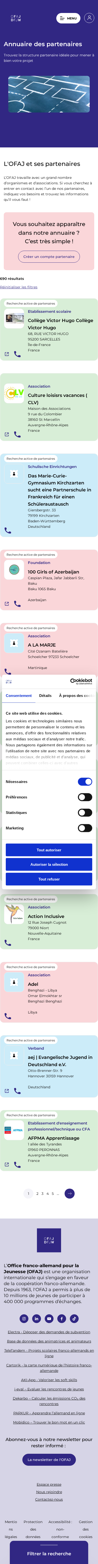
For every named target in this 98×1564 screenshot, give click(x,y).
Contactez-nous (49, 1499)
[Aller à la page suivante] (70, 1194)
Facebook (61, 1318)
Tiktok (74, 1318)
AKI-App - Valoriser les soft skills (49, 1379)
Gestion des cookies (85, 1529)
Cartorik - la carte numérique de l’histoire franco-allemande (49, 1368)
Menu (72, 18)
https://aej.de (6, 1091)
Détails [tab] (45, 695)
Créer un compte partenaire (49, 256)
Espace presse (49, 1484)
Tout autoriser (49, 850)
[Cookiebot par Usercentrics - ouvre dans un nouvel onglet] (70, 681)
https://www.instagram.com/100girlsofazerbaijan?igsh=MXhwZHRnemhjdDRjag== (6, 604)
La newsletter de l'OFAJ (49, 1459)
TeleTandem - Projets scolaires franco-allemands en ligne (49, 1353)
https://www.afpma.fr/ (6, 1164)
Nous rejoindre (49, 1491)
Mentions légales (11, 1529)
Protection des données (33, 1529)
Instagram (24, 1318)
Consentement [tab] (19, 695)
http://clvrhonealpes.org (6, 434)
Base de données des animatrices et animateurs (49, 1341)
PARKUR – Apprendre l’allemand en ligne (49, 1413)
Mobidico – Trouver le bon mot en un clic (49, 1422)
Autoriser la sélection (49, 864)
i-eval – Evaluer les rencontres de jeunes (49, 1389)
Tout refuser (49, 879)
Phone (17, 354)
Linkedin (36, 1318)
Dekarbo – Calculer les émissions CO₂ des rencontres (49, 1401)
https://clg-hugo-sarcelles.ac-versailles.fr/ (6, 354)
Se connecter (89, 18)
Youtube (49, 1318)
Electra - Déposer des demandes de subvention (49, 1332)
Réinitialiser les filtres (18, 287)
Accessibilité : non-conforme (60, 1529)
